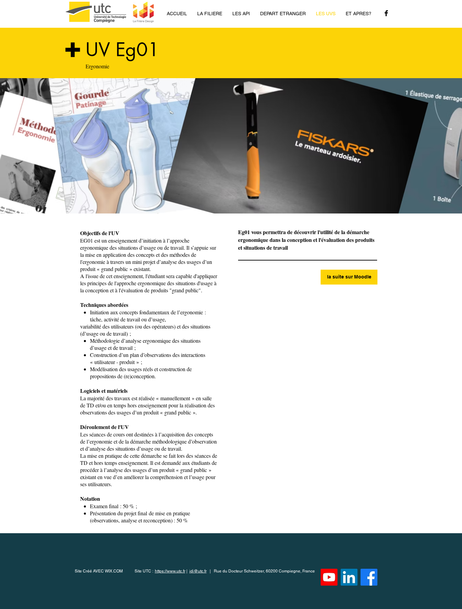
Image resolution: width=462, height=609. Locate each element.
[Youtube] (329, 577)
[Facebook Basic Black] (386, 13)
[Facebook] (369, 577)
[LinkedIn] (349, 577)
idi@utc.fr (198, 571)
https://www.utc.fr (170, 571)
